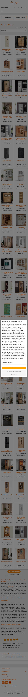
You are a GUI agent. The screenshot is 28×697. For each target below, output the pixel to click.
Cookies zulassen (14, 368)
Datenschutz (4, 362)
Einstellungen (14, 374)
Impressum (10, 362)
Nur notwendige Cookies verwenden (14, 371)
